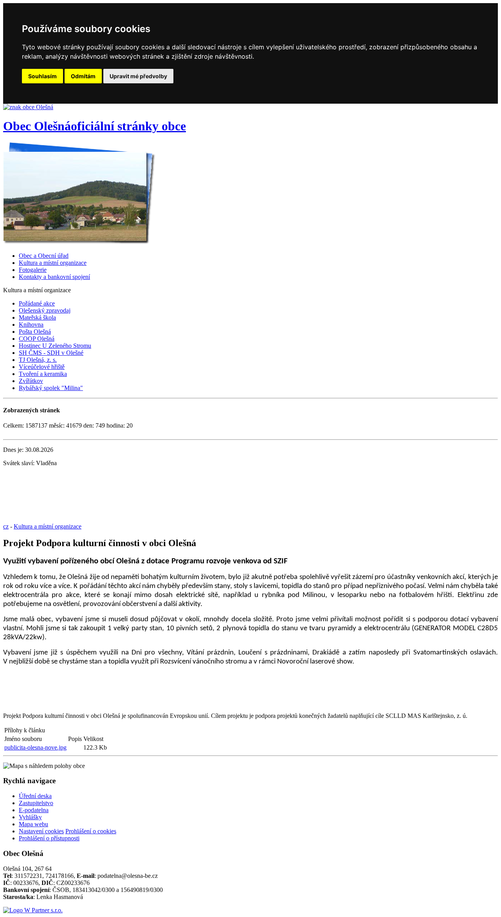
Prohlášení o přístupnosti (49, 838)
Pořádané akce (37, 303)
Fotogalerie (33, 269)
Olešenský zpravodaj (44, 310)
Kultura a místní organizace (53, 262)
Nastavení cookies (41, 831)
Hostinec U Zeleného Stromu (55, 345)
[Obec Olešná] (28, 107)
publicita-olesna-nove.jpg (35, 747)
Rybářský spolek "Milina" (51, 388)
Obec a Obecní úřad (43, 255)
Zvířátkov (31, 381)
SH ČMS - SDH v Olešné (51, 352)
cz (6, 526)
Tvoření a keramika (43, 373)
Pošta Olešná (35, 331)
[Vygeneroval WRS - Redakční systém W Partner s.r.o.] (33, 910)
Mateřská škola (37, 317)
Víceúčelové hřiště (42, 366)
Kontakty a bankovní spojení (54, 276)
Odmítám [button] (83, 76)
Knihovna (31, 324)
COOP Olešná (36, 338)
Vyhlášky (30, 817)
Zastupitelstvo (36, 803)
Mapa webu (33, 824)
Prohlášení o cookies (90, 831)
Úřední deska (35, 796)
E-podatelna (34, 810)
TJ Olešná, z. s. (38, 359)
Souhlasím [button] (42, 76)
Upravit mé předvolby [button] (138, 76)
